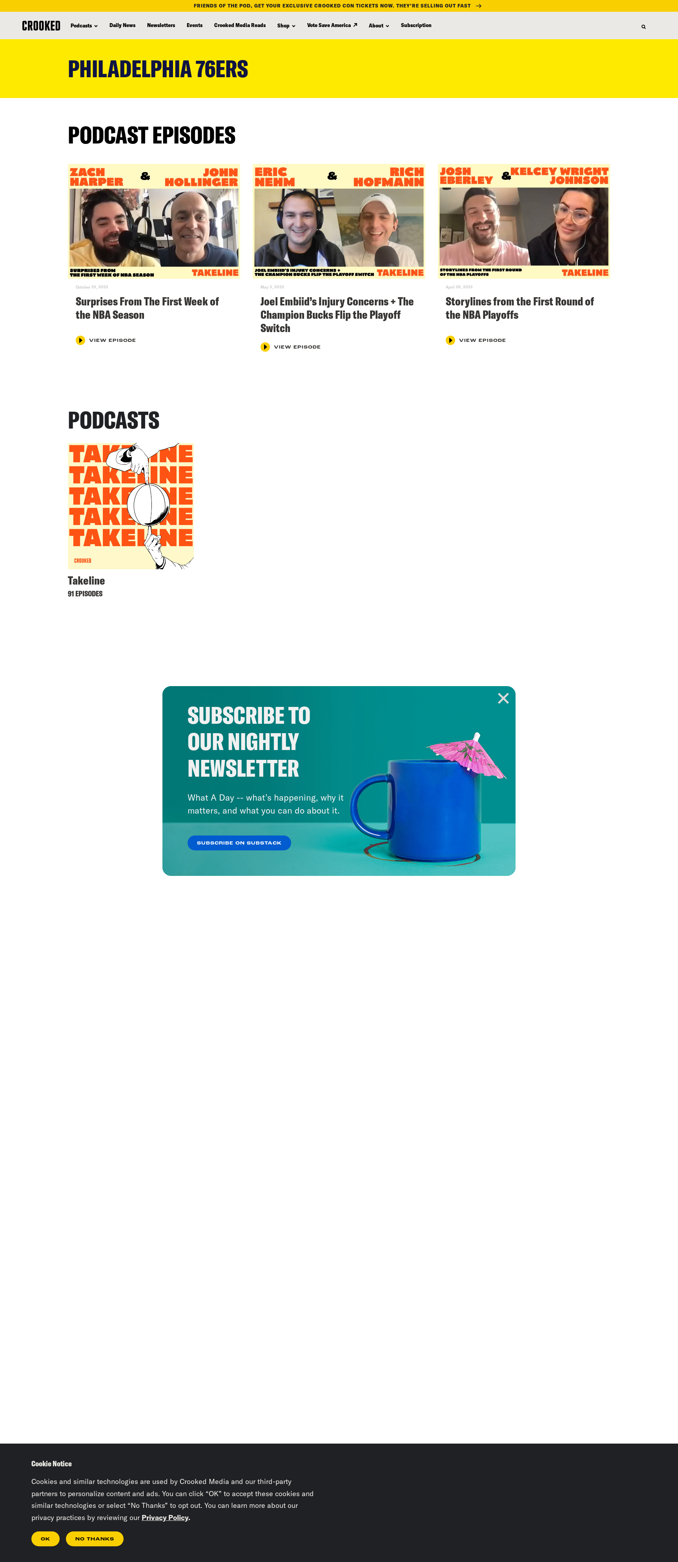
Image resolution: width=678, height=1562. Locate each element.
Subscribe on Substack (239, 843)
